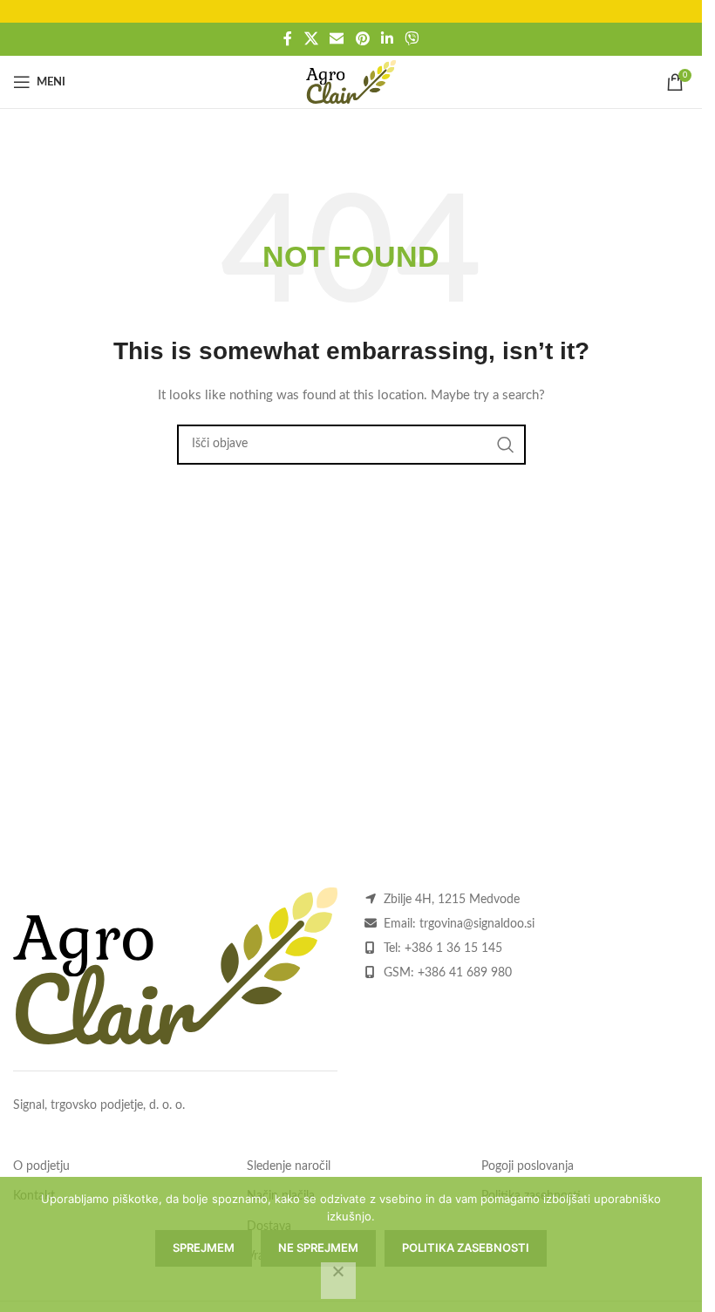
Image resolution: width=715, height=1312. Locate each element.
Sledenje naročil (288, 1166)
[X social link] (310, 38)
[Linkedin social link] (386, 38)
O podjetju (41, 1166)
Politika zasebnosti (465, 1247)
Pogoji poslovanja (527, 1166)
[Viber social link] (411, 38)
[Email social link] (337, 38)
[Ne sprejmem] (338, 1280)
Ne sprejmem (318, 1247)
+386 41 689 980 (465, 973)
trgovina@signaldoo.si (477, 924)
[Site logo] (351, 82)
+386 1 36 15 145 (453, 948)
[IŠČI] (506, 445)
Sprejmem (204, 1247)
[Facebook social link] (287, 38)
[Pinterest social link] (362, 38)
